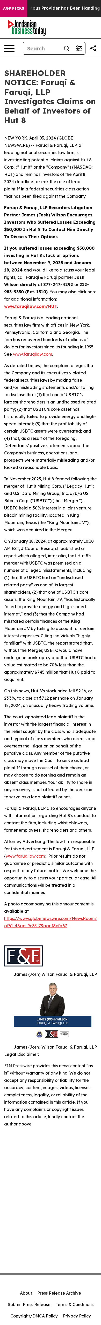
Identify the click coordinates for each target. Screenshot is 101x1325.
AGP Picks (13, 8)
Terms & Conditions (74, 1304)
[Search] (66, 48)
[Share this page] (93, 48)
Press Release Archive (59, 1293)
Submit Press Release (29, 1304)
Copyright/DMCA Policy (34, 1316)
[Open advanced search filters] (79, 48)
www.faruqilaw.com (32, 354)
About (26, 1293)
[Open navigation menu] (9, 48)
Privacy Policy (77, 1316)
